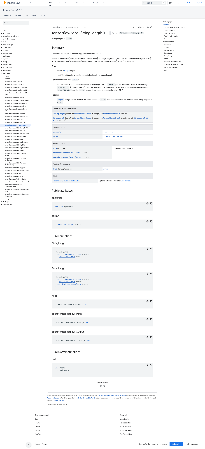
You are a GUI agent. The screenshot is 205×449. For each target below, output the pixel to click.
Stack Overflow (125, 427)
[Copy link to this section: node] (59, 296)
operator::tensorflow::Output (67, 157)
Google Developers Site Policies (85, 398)
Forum (37, 423)
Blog (36, 419)
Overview (7, 15)
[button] (15, 33)
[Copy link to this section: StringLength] (68, 243)
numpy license (59, 400)
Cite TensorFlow (126, 434)
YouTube (38, 434)
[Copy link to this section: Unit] (58, 359)
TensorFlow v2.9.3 (12, 10)
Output (60, 100)
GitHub (190, 3)
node (55, 148)
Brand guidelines (126, 430)
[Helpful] (148, 27)
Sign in (199, 3)
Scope (67, 71)
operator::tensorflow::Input (66, 153)
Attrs (74, 80)
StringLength (59, 113)
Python (18, 15)
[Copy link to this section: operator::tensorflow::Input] (84, 314)
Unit (55, 169)
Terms (37, 444)
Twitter (37, 430)
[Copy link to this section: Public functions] (74, 236)
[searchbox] (16, 23)
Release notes (125, 423)
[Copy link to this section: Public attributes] (75, 190)
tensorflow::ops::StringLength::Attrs (66, 181)
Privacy (44, 444)
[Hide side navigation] (28, 444)
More (42, 15)
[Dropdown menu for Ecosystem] (71, 3)
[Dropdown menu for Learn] (44, 3)
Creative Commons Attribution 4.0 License (111, 395)
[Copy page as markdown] (113, 33)
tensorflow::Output (114, 136)
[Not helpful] (151, 27)
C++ (26, 15)
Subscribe (176, 444)
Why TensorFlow (99, 3)
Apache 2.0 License (53, 398)
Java (34, 15)
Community (81, 3)
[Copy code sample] (151, 203)
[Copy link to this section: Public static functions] (82, 352)
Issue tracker (125, 419)
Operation (108, 132)
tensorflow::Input (111, 113)
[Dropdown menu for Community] (88, 3)
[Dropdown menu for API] (54, 3)
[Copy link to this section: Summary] (66, 47)
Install (30, 3)
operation (57, 132)
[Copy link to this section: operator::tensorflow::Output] (86, 332)
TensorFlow (56, 27)
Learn (39, 3)
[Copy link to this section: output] (61, 216)
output (56, 136)
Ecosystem (63, 3)
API (50, 3)
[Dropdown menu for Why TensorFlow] (109, 3)
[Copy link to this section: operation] (65, 198)
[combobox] (154, 3)
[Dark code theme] (147, 203)
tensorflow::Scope (82, 113)
